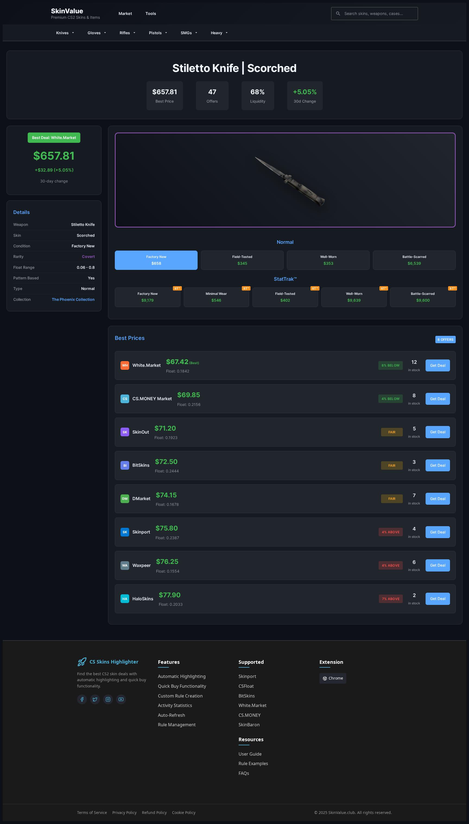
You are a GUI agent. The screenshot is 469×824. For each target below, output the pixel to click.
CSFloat (246, 686)
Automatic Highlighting (182, 676)
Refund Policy (154, 812)
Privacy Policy (124, 812)
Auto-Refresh (171, 715)
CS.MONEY (250, 715)
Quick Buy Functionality (182, 686)
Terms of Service (92, 812)
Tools (150, 13)
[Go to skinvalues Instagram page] (108, 699)
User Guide (250, 754)
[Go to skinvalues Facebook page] (82, 699)
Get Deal (437, 365)
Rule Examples (253, 763)
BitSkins (247, 696)
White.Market (253, 705)
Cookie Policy (183, 812)
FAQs (244, 773)
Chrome (336, 678)
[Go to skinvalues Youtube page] (121, 699)
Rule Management (177, 725)
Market (125, 13)
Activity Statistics (175, 705)
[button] (156, 260)
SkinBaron (249, 725)
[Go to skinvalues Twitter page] (95, 699)
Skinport (247, 676)
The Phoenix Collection (73, 299)
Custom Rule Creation (180, 696)
